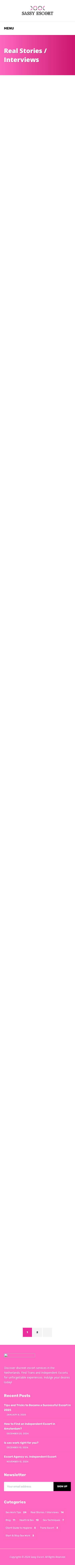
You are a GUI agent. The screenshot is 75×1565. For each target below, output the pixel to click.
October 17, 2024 (42, 314)
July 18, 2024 (38, 833)
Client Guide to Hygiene (21, 1527)
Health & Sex (29, 1520)
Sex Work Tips (16, 1512)
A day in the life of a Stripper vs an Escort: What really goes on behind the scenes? (32, 256)
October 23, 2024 (40, 222)
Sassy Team (19, 222)
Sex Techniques (53, 1520)
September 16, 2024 (42, 453)
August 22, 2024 (40, 596)
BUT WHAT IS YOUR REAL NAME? (36, 1268)
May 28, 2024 (40, 1314)
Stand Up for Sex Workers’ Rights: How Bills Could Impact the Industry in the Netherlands (33, 156)
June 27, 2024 (41, 1070)
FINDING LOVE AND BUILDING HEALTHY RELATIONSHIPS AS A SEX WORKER (36, 1012)
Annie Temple (20, 314)
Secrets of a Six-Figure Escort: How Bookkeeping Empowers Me (37, 389)
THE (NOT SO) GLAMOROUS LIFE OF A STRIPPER (33, 1145)
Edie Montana (21, 933)
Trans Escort (49, 1527)
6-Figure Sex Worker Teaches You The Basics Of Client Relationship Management (35, 771)
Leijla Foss (19, 453)
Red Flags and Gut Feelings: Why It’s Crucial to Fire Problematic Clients (36, 674)
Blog (10, 1520)
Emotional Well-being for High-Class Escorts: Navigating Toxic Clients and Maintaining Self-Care (36, 535)
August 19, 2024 (40, 727)
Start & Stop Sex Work (20, 1535)
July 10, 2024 (41, 933)
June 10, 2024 (41, 1195)
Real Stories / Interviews (25, 138)
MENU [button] (9, 28)
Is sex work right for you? (21, 1442)
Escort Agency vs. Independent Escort (30, 1456)
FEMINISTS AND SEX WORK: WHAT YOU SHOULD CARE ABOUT (32, 874)
